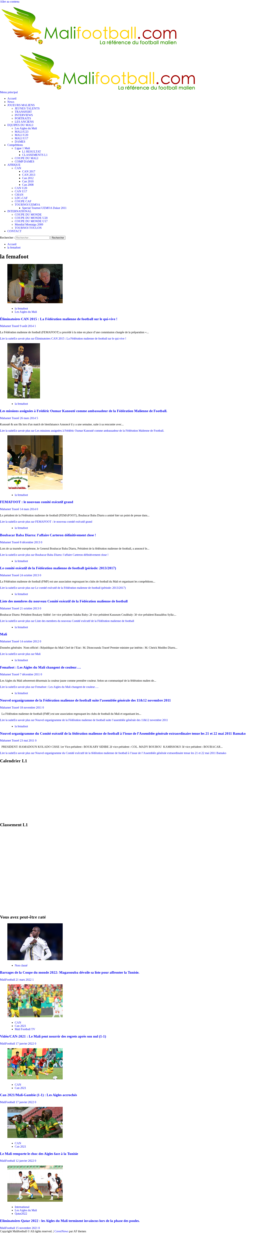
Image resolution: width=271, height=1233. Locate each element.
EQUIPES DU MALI (20, 125)
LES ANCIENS (24, 121)
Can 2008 (28, 184)
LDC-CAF (21, 198)
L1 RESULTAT (31, 151)
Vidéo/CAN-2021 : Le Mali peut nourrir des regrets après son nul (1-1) (53, 1036)
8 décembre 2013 (30, 542)
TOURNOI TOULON (28, 227)
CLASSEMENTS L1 (35, 154)
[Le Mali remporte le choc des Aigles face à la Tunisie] (35, 1136)
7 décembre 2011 (30, 674)
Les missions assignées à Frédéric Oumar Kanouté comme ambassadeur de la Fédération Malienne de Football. (83, 411)
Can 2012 (28, 178)
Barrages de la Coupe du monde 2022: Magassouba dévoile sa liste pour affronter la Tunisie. (69, 972)
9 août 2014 (27, 326)
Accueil (11, 98)
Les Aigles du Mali (26, 128)
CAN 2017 (28, 171)
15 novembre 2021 (27, 1227)
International (22, 1206)
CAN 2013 (28, 174)
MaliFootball (8, 979)
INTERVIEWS (24, 115)
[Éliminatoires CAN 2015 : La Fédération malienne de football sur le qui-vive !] (35, 302)
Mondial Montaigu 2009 (29, 224)
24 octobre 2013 (30, 575)
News (10, 101)
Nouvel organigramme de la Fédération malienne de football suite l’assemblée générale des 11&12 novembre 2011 (85, 700)
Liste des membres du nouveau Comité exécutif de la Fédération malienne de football (64, 601)
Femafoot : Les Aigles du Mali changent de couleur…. (40, 667)
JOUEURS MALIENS (21, 105)
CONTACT (14, 231)
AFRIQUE (13, 164)
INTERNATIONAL (19, 211)
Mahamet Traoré (10, 326)
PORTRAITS (23, 118)
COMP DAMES (24, 161)
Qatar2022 (21, 1213)
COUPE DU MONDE (28, 214)
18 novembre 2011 (31, 707)
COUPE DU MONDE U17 (31, 221)
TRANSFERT (23, 111)
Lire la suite (63, 338)
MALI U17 (21, 138)
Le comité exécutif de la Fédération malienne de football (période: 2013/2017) (58, 568)
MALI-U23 (21, 131)
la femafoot (21, 308)
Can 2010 (28, 181)
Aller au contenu (9, 1)
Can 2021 (20, 1025)
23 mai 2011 (27, 740)
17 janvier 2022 (25, 1043)
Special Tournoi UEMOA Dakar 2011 (44, 207)
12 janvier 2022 (25, 1160)
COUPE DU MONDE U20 (31, 217)
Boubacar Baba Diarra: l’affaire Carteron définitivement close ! (48, 535)
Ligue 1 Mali (22, 148)
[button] (9, 92)
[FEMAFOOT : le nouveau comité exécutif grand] (35, 488)
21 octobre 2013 (30, 608)
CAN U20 (21, 188)
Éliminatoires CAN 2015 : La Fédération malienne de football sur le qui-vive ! (58, 319)
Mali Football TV (25, 1029)
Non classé (21, 965)
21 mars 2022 (24, 979)
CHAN (19, 194)
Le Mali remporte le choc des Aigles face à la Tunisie (39, 1154)
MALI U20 (21, 135)
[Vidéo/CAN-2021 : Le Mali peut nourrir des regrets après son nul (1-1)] (35, 1016)
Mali (3, 634)
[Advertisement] (110, 793)
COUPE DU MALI (26, 158)
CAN (18, 168)
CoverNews (61, 1231)
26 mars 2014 (28, 418)
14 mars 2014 (28, 509)
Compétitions (15, 144)
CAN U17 (21, 191)
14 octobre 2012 (30, 641)
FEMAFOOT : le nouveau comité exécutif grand (36, 502)
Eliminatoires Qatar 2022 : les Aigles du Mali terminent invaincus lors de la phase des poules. (70, 1221)
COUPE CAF (23, 201)
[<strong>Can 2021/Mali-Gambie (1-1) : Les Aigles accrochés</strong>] (35, 1078)
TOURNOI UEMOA (27, 204)
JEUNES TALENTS (27, 108)
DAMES (20, 141)
